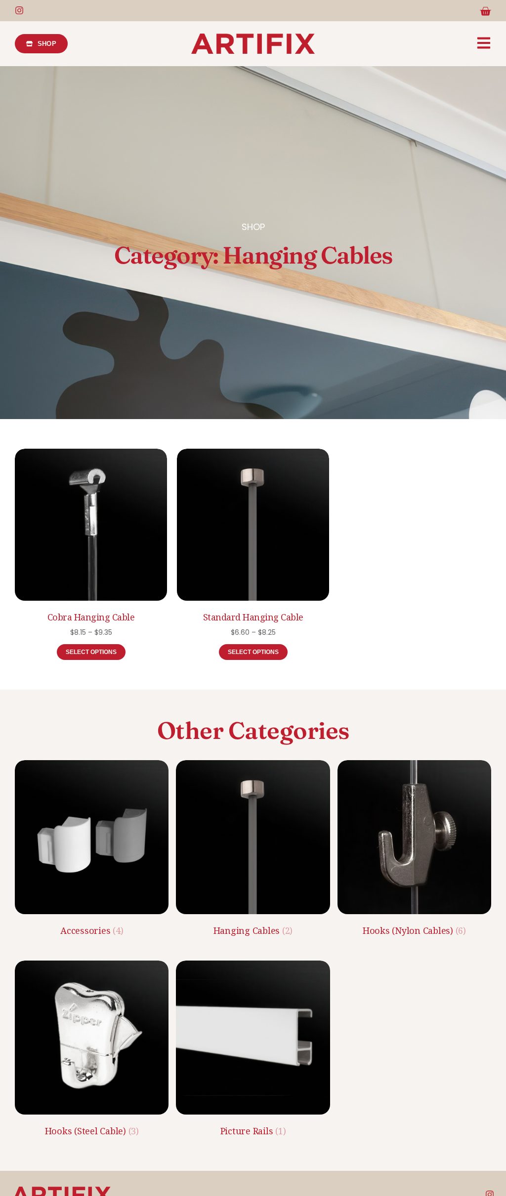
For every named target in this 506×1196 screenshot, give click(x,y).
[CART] (485, 11)
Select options (91, 652)
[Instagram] (19, 10)
